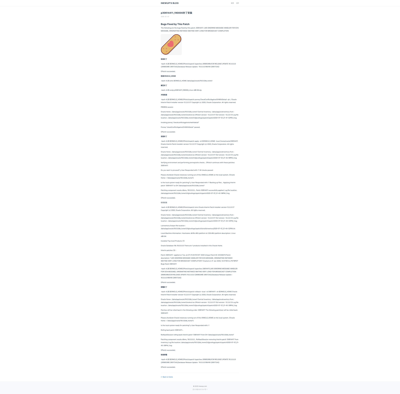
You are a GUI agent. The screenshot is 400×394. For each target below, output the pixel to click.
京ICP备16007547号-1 (200, 389)
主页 (232, 3)
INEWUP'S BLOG (170, 3)
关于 (237, 3)
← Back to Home (167, 377)
